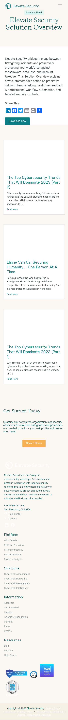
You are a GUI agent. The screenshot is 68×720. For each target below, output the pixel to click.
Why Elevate (10, 540)
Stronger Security (13, 549)
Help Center (14, 514)
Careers (8, 612)
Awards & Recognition (16, 617)
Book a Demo (34, 443)
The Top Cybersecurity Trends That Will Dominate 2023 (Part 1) (34, 352)
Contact (12, 518)
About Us (9, 603)
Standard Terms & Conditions (18, 711)
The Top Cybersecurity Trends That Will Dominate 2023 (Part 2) (34, 182)
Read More (12, 209)
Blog (6, 645)
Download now (17, 121)
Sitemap (21, 715)
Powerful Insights (13, 559)
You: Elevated (11, 607)
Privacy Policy (53, 708)
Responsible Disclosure (39, 715)
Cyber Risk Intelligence (16, 588)
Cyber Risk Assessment (17, 574)
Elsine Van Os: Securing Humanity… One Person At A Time (32, 267)
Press (7, 626)
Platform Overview (14, 545)
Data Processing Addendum (49, 711)
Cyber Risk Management (17, 583)
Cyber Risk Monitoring (15, 578)
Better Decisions (13, 554)
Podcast (8, 650)
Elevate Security (22, 5)
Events (8, 631)
